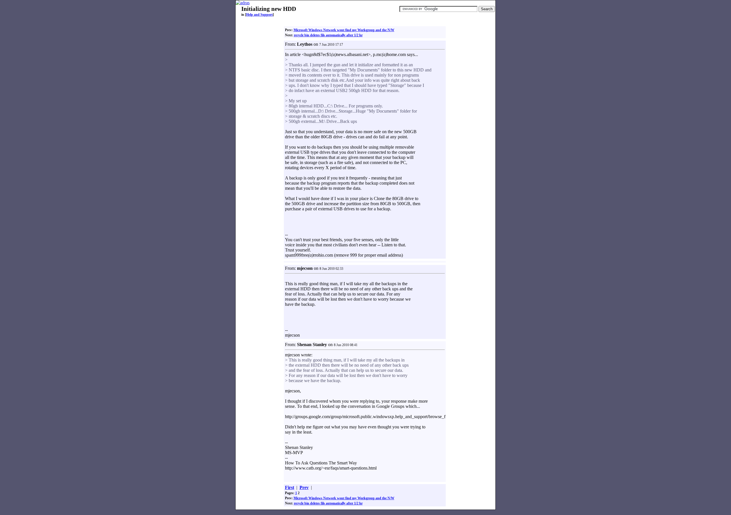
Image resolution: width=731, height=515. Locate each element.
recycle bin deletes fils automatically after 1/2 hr (328, 35)
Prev (304, 487)
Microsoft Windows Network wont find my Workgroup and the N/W (344, 30)
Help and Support (259, 15)
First (289, 487)
